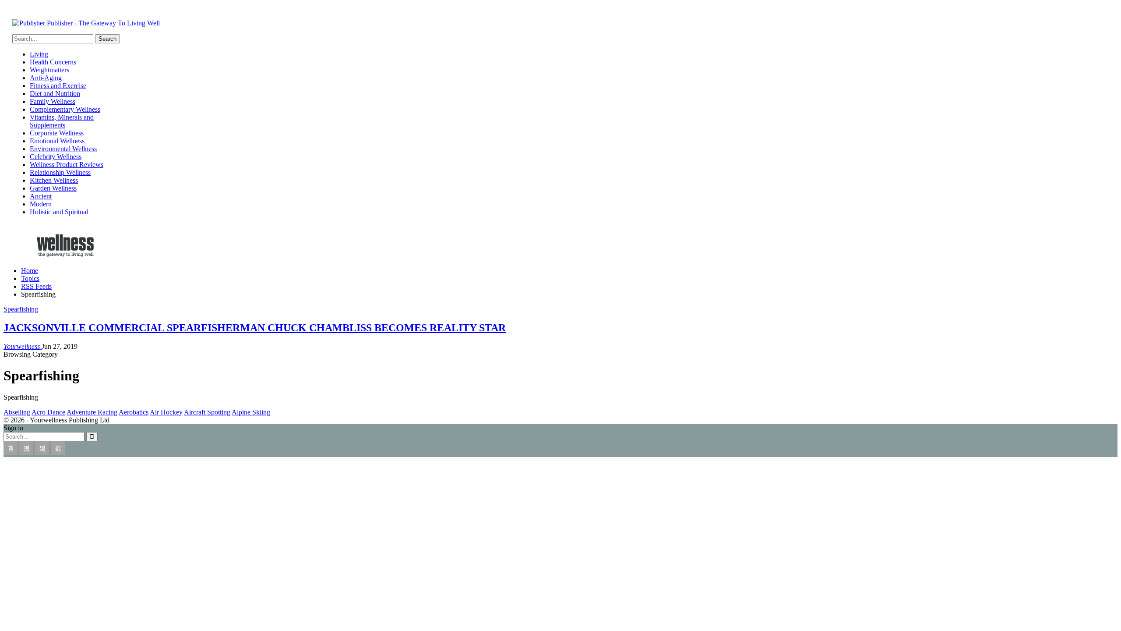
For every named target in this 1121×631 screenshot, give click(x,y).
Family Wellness (52, 101)
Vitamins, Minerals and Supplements (62, 121)
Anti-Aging (46, 78)
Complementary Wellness (65, 109)
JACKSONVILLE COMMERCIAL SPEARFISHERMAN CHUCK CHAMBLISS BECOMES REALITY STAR (255, 327)
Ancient (41, 196)
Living (39, 54)
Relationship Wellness (60, 172)
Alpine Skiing (251, 412)
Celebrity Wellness (55, 156)
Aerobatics (133, 412)
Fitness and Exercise (58, 85)
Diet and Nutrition (55, 93)
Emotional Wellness (57, 141)
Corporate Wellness (57, 133)
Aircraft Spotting (207, 412)
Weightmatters (49, 70)
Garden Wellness (53, 188)
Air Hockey (166, 412)
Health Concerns (53, 62)
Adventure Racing (92, 412)
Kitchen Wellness (54, 180)
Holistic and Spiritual (59, 212)
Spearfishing (21, 309)
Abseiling (17, 412)
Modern (41, 204)
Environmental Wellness (63, 148)
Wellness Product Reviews (66, 164)
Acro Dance (48, 412)
